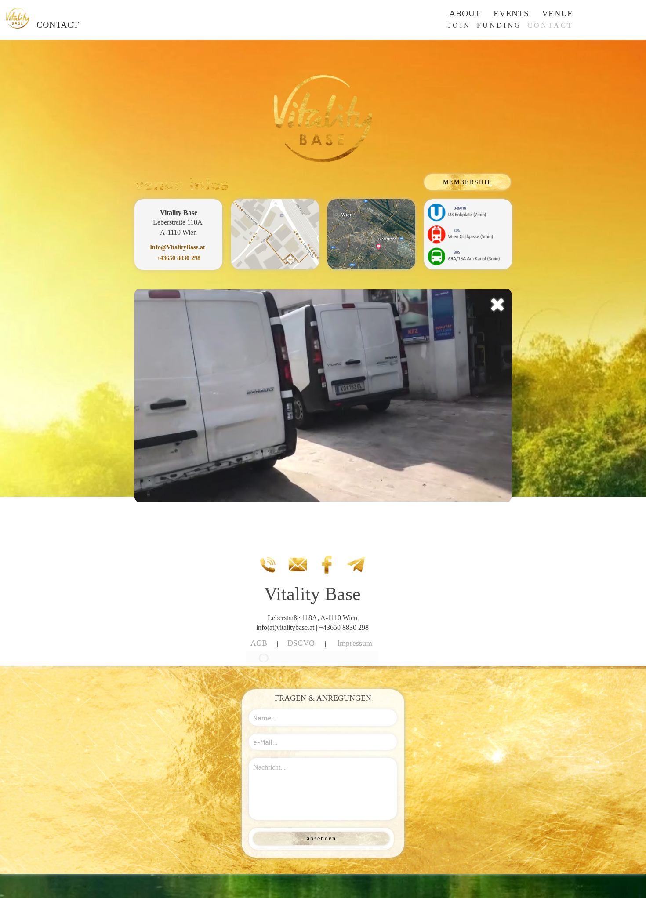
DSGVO (301, 643)
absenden (321, 838)
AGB (258, 643)
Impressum (354, 643)
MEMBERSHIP (467, 182)
